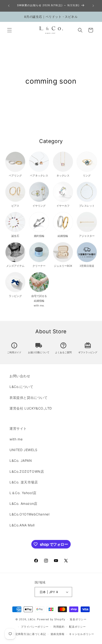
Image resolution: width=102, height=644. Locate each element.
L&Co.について (21, 387)
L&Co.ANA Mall (22, 525)
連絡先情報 (58, 634)
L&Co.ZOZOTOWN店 (26, 471)
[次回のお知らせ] (93, 5)
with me (16, 439)
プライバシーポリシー (35, 626)
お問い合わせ (19, 376)
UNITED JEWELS (23, 450)
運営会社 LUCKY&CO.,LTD (30, 408)
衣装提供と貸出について (28, 398)
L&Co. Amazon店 (23, 503)
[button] (9, 30)
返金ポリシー (78, 619)
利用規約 (59, 626)
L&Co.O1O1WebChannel (29, 514)
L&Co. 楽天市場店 (23, 482)
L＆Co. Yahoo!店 (23, 493)
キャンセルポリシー (81, 634)
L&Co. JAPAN (20, 460)
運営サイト (18, 428)
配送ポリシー (77, 626)
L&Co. (32, 619)
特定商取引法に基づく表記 (29, 634)
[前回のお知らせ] (9, 5)
